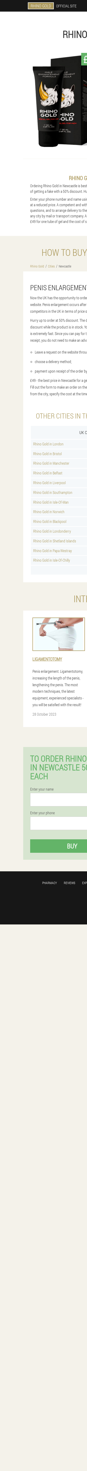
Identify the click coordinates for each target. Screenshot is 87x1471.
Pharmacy (49, 883)
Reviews (69, 883)
